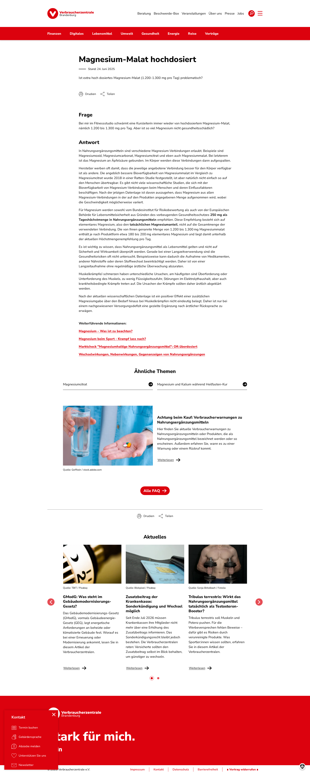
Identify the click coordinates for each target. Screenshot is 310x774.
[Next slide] (259, 602)
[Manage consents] (302, 766)
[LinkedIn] (59, 749)
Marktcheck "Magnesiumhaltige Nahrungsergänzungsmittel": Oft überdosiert (138, 346)
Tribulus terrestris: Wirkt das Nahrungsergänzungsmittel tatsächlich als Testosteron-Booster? (215, 603)
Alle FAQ (152, 490)
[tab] (152, 678)
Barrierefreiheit (208, 769)
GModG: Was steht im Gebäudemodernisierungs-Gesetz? (87, 601)
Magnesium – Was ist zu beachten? (105, 331)
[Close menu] (54, 714)
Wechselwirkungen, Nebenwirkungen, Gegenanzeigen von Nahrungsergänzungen (142, 354)
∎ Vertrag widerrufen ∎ (242, 769)
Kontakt (159, 769)
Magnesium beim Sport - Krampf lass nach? (112, 339)
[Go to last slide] (51, 602)
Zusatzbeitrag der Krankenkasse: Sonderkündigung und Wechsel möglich (154, 603)
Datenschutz (181, 769)
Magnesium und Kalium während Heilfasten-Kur (192, 384)
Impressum (137, 769)
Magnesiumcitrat (75, 384)
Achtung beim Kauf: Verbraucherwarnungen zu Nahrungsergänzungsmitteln (199, 420)
